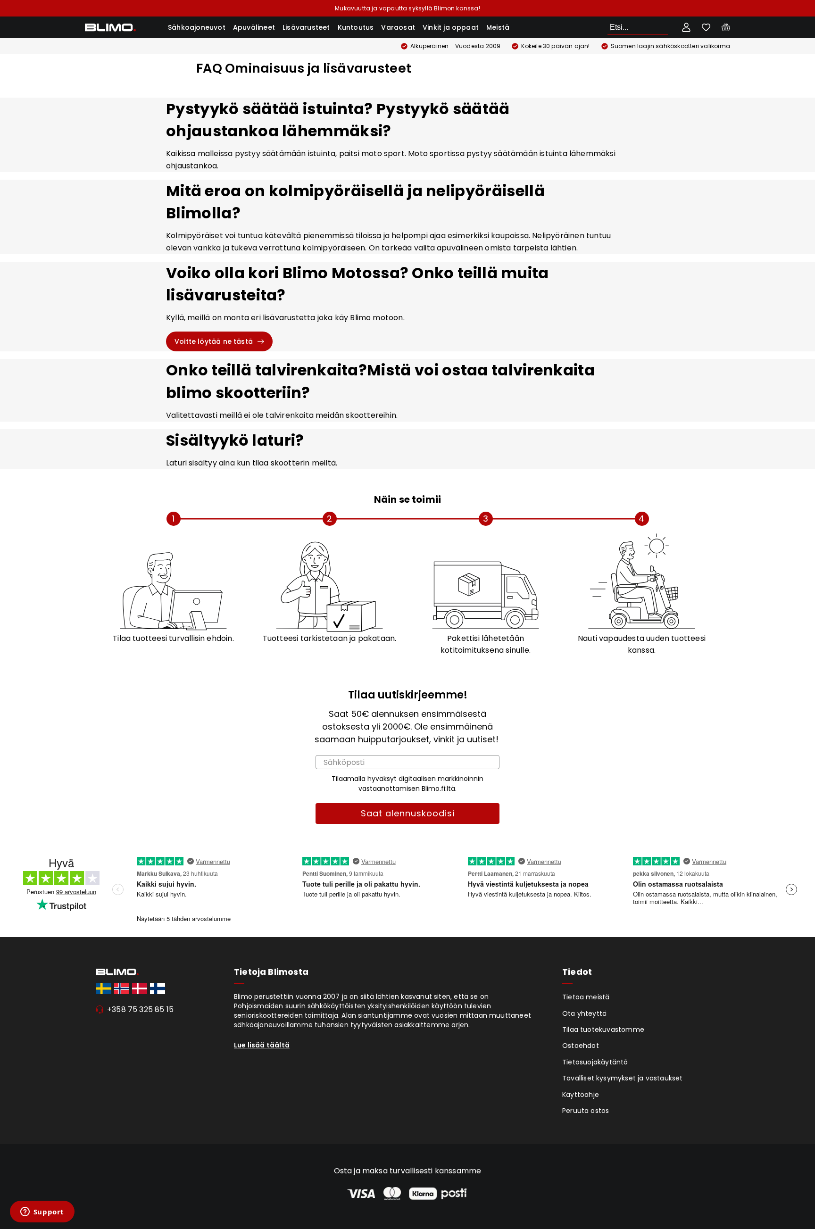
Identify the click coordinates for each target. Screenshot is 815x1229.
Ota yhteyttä (584, 1013)
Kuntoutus (356, 27)
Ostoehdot (580, 1045)
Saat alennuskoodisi (408, 813)
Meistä (497, 27)
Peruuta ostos (585, 1110)
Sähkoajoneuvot (196, 27)
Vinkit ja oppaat (451, 27)
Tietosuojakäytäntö (595, 1062)
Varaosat (398, 27)
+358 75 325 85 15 (140, 1009)
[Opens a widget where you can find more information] (42, 1212)
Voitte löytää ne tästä (214, 341)
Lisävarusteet (306, 27)
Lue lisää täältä (262, 1045)
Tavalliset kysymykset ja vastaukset (622, 1078)
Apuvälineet (254, 27)
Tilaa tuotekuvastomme (603, 1029)
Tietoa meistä (586, 997)
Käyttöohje (580, 1094)
